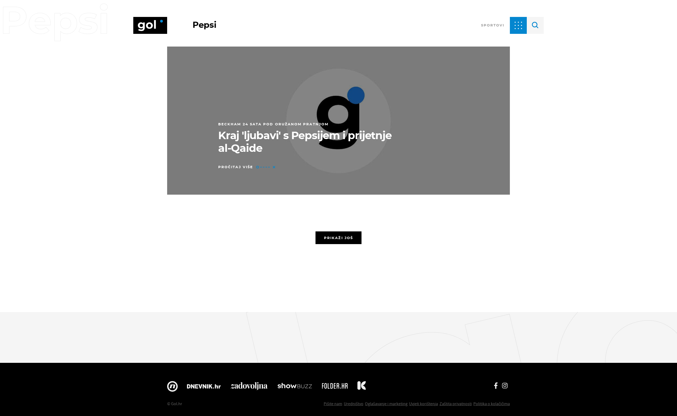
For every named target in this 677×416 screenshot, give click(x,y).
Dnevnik (204, 386)
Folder (335, 386)
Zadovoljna (249, 386)
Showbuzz (294, 386)
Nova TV (172, 386)
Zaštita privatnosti (456, 403)
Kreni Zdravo (361, 386)
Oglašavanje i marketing (386, 403)
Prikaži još (338, 238)
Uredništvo (353, 403)
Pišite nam (333, 403)
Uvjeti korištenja (423, 403)
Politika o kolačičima (491, 403)
